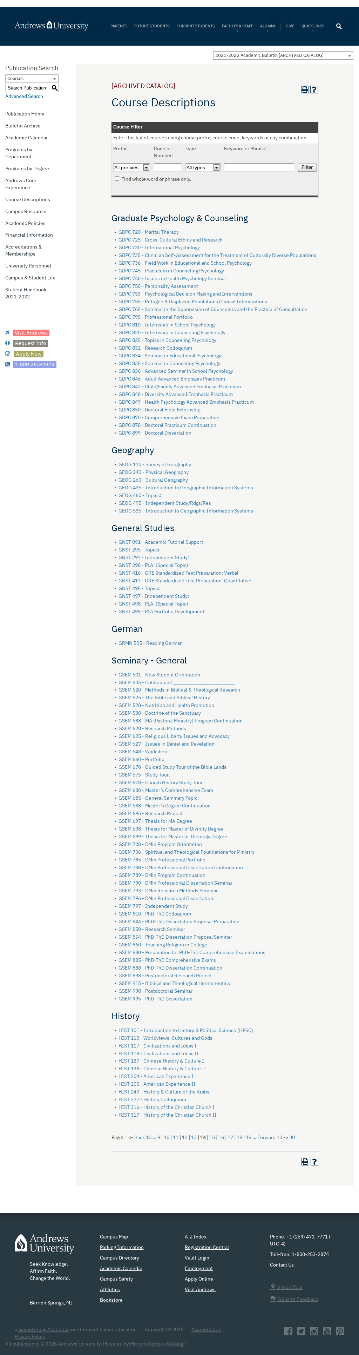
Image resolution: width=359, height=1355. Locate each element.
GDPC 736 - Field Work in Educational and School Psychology (185, 263)
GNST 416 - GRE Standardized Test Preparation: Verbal (178, 573)
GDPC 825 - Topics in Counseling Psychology (167, 340)
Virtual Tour (290, 1287)
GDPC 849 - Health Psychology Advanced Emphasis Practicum (186, 402)
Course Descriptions (27, 199)
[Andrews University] (52, 26)
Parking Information (122, 1247)
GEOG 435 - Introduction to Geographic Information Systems (185, 487)
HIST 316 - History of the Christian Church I (166, 1107)
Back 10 (142, 1137)
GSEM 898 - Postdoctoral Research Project (165, 975)
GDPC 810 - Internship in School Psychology (167, 325)
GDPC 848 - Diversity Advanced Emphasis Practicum (175, 394)
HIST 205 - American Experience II (157, 1084)
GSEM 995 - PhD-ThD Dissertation (155, 999)
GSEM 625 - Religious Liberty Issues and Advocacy (174, 736)
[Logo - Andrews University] (44, 1247)
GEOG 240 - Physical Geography (153, 472)
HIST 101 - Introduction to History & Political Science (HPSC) (185, 1030)
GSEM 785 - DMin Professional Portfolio (161, 860)
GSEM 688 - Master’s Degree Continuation (164, 806)
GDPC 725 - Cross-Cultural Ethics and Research (170, 240)
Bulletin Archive (23, 126)
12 (185, 1137)
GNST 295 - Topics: (139, 550)
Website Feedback (297, 1299)
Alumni (267, 26)
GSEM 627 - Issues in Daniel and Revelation (166, 744)
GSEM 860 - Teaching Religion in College (162, 945)
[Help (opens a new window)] (314, 89)
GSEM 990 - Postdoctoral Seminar (155, 991)
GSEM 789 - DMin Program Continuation (161, 875)
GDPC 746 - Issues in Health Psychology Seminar (172, 278)
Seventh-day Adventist (43, 1329)
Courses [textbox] (15, 79)
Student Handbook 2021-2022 (25, 293)
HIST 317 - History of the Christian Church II (167, 1115)
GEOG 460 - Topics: (139, 495)
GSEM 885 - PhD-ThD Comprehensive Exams (167, 960)
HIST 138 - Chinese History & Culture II (162, 1068)
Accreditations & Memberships (23, 251)
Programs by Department (18, 153)
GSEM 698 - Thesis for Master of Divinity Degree (171, 829)
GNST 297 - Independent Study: (153, 557)
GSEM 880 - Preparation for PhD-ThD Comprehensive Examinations (191, 952)
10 (166, 1137)
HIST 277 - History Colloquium (152, 1099)
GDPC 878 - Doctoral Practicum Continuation (167, 425)
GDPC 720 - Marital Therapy (148, 232)
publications (26, 1344)
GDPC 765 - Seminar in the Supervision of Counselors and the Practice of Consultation (212, 309)
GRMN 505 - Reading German (150, 643)
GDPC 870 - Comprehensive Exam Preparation (168, 417)
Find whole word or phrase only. (156, 179)
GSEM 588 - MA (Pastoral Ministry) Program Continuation (180, 721)
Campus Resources (26, 211)
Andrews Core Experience (20, 184)
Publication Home (25, 114)
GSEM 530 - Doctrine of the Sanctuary (159, 713)
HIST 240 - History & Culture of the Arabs (163, 1092)
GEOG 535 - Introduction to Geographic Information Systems (185, 511)
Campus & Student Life (30, 278)
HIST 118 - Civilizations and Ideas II (158, 1053)
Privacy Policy (30, 1336)
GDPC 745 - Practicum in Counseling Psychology (171, 271)
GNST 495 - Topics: (139, 588)
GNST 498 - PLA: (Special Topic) (153, 604)
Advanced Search (24, 96)
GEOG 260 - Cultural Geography (153, 480)
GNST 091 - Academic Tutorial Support (160, 542)
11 (175, 1137)
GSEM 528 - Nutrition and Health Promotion (166, 705)
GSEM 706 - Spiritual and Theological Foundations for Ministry (186, 852)
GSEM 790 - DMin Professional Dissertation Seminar (175, 883)
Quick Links (313, 26)
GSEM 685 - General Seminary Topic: (158, 798)
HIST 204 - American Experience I (156, 1076)
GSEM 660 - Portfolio (141, 759)
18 (239, 1137)
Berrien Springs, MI (51, 1303)
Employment (199, 1268)
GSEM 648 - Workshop (142, 751)
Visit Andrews (200, 1289)
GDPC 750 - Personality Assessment (158, 286)
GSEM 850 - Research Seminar (151, 929)
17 (230, 1137)
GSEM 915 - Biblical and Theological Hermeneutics (174, 983)
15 (212, 1137)
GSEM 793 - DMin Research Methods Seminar (168, 890)
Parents (118, 26)
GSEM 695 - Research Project (150, 813)
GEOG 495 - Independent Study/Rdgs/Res (164, 503)
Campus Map (114, 1237)
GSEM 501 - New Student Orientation (159, 675)
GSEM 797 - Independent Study (153, 906)
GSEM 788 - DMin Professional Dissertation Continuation (180, 867)
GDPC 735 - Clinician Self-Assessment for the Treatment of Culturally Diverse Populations (217, 255)
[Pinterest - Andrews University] (340, 1333)
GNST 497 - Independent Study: (153, 596)
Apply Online (199, 1279)
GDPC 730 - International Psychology (159, 247)
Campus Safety (116, 1279)
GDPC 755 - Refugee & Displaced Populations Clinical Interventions (192, 301)
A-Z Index (195, 1237)
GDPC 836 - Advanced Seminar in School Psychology (175, 371)
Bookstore (111, 1300)
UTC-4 (277, 1244)
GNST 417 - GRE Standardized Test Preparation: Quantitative (184, 581)
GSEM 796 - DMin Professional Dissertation (165, 898)
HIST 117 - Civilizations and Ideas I (157, 1046)
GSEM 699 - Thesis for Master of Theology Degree (172, 836)
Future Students (152, 26)
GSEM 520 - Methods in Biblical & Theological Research (179, 690)
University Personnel (28, 266)
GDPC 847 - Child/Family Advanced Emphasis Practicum (179, 386)
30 (292, 1137)
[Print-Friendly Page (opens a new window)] (305, 89)
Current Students (196, 26)
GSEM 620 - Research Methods (152, 728)
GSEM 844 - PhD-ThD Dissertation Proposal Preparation (178, 921)
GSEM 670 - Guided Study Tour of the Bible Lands (172, 767)
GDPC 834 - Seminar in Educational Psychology (169, 355)
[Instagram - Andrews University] (314, 1333)
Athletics (110, 1289)
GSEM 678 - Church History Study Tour (160, 782)
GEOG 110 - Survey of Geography (154, 464)
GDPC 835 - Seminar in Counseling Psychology (169, 363)
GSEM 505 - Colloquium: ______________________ (176, 682)
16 (221, 1137)
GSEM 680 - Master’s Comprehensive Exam (165, 790)
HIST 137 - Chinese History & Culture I (161, 1061)
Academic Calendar (26, 138)
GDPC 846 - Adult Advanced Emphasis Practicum (171, 379)
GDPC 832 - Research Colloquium (155, 348)
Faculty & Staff (237, 26)
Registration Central (207, 1247)
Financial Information (29, 235)
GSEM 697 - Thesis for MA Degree (155, 821)
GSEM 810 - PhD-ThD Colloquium (154, 914)
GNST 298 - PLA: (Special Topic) (153, 565)
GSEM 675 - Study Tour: (144, 775)
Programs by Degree (27, 168)
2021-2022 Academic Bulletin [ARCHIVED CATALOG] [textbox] (269, 55)
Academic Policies (25, 223)
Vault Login (197, 1258)
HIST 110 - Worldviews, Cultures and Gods (165, 1038)
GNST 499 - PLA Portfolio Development (161, 611)
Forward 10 (269, 1137)
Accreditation (206, 1329)
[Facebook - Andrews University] (288, 1333)
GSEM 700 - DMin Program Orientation (160, 844)
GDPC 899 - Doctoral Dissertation (154, 433)
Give (290, 26)
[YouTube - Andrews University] (327, 1333)
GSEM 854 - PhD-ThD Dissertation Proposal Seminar (175, 937)
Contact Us (282, 1265)
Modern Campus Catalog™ (158, 1344)
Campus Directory (119, 1258)
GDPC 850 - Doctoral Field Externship (159, 410)
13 (194, 1137)
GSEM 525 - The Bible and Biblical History (164, 697)
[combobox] (283, 55)
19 (248, 1137)
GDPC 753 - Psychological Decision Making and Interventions (185, 294)
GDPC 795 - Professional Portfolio (155, 317)
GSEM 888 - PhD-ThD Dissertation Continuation (170, 968)
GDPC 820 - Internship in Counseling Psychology (171, 332)
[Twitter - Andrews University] (301, 1333)
